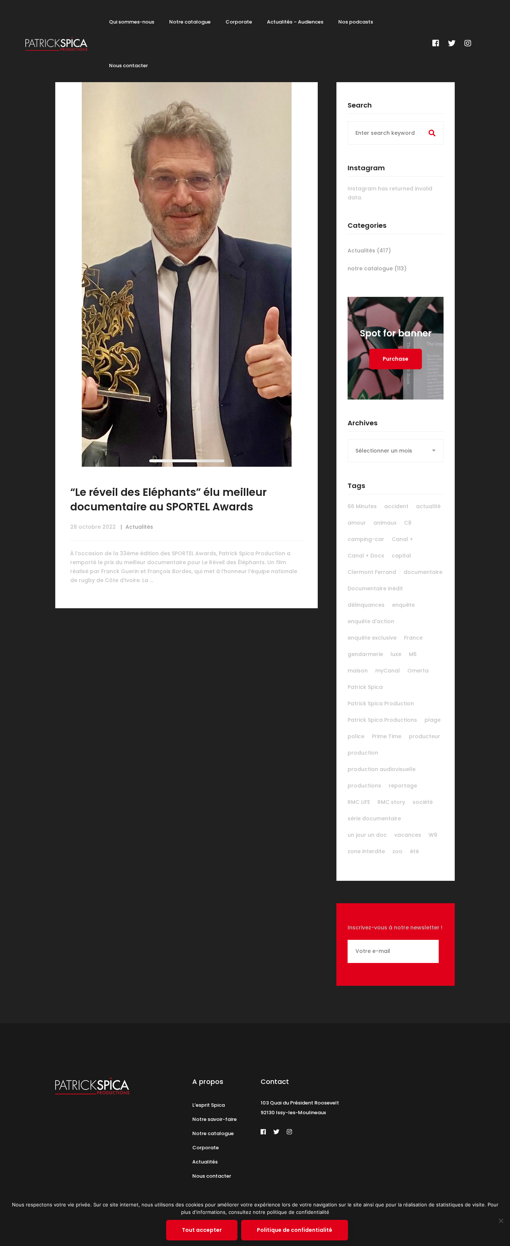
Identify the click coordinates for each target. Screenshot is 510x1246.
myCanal (387, 670)
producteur (424, 736)
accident (396, 506)
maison (358, 670)
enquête (403, 605)
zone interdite (366, 851)
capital (401, 555)
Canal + (402, 539)
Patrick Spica (365, 687)
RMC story (391, 802)
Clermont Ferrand (372, 572)
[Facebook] (436, 43)
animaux (385, 522)
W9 (433, 835)
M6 (413, 654)
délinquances (366, 605)
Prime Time (386, 736)
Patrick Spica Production (381, 703)
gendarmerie (365, 654)
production (363, 752)
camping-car (366, 539)
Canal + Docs (366, 555)
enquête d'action (371, 621)
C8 (407, 522)
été (414, 851)
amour (357, 522)
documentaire (423, 572)
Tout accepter (202, 1230)
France (413, 637)
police (356, 736)
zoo (397, 851)
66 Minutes (362, 506)
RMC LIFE (359, 802)
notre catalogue (377, 268)
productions (364, 785)
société (423, 802)
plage (433, 720)
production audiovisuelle (382, 769)
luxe (396, 654)
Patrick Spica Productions (382, 720)
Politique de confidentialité (294, 1230)
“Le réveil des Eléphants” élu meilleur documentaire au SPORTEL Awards (168, 499)
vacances (407, 835)
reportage (403, 785)
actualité (428, 506)
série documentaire (374, 818)
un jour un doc (367, 835)
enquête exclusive (372, 637)
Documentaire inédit (375, 588)
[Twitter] (451, 43)
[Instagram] (468, 43)
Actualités (139, 527)
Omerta (418, 670)
